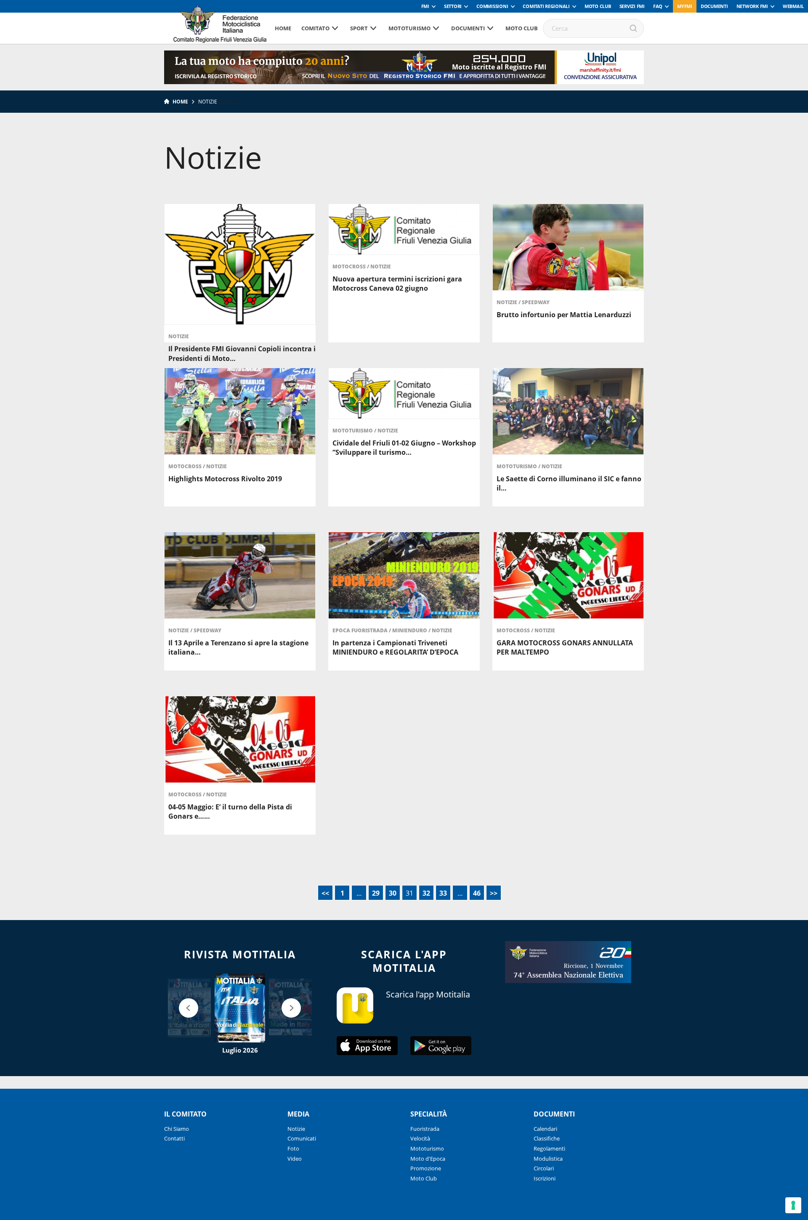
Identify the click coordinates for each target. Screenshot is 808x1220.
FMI (425, 6)
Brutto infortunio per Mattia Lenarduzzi (564, 314)
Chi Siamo (176, 1128)
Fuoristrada (424, 1128)
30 (392, 893)
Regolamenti (549, 1148)
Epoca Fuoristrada (360, 630)
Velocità (420, 1138)
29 (376, 893)
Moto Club (598, 6)
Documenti (714, 6)
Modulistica (548, 1158)
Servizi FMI (632, 6)
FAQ (657, 6)
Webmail (793, 6)
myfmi (684, 6)
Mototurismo (409, 28)
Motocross (349, 266)
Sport (359, 28)
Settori (453, 6)
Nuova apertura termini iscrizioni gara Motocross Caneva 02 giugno (397, 283)
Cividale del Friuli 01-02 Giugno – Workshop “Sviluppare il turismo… (404, 447)
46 (477, 893)
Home (283, 28)
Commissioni (492, 6)
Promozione (425, 1168)
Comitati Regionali (546, 6)
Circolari (544, 1168)
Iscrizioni (545, 1178)
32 (426, 893)
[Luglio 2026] (240, 1007)
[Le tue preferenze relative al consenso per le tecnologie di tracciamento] (793, 1205)
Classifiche (547, 1138)
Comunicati (301, 1138)
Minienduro (410, 630)
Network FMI (752, 6)
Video (294, 1158)
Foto (293, 1148)
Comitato (315, 28)
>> (493, 893)
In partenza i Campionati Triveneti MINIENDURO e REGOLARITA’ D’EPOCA (395, 647)
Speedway (536, 302)
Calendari (545, 1128)
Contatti (174, 1138)
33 (443, 893)
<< (325, 893)
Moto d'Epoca (427, 1158)
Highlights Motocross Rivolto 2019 (225, 478)
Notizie (178, 336)
